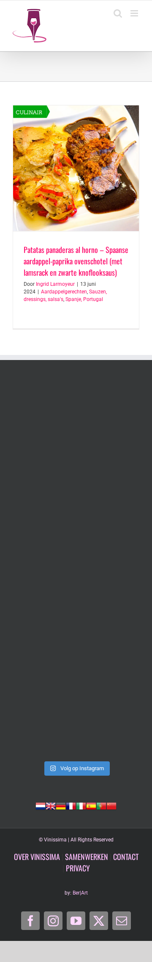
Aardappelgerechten (64, 292)
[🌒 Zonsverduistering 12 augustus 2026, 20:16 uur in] (76, 718)
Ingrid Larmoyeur (55, 284)
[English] (51, 805)
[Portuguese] (101, 805)
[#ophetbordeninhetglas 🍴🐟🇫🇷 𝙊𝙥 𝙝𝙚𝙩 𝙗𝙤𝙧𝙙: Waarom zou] (76, 418)
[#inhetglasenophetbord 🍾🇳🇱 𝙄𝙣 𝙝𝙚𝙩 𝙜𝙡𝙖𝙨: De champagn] (76, 643)
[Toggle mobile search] (118, 13)
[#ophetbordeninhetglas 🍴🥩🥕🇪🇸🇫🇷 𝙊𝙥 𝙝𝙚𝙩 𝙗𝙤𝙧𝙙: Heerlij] (76, 493)
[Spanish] (91, 805)
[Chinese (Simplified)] (111, 805)
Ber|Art (80, 893)
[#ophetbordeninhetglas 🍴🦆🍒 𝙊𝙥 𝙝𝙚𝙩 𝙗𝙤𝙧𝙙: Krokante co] (76, 568)
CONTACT (125, 856)
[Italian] (81, 805)
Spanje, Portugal (84, 299)
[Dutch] (40, 805)
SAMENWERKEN (86, 856)
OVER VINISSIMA (37, 856)
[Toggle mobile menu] (134, 13)
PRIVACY (78, 868)
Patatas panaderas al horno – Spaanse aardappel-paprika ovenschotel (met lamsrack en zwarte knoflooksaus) (76, 261)
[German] (61, 805)
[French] (71, 805)
